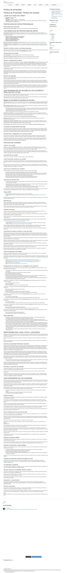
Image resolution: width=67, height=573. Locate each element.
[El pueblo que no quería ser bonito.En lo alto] (10, 551)
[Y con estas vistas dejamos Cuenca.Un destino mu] (10, 542)
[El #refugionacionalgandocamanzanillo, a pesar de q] (56, 551)
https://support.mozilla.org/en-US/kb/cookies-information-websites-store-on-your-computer (23, 259)
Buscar (51, 30)
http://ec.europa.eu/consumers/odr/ (12, 461)
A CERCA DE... (54, 4)
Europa (53, 36)
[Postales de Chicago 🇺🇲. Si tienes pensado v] (56, 515)
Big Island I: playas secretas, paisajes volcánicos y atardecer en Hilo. (57, 14)
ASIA (35, 4)
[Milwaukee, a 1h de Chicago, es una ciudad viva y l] (25, 524)
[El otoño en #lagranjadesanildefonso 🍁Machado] (41, 524)
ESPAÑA (17, 4)
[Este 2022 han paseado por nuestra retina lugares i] (41, 551)
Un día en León (54, 17)
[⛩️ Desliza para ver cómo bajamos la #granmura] (25, 551)
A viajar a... (5, 1)
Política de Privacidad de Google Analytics (19, 222)
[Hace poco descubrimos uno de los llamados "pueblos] (56, 533)
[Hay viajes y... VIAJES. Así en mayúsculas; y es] (41, 515)
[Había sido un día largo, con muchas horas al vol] (25, 542)
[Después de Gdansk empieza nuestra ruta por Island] (10, 515)
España (53, 35)
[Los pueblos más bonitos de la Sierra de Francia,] (41, 542)
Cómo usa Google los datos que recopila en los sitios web (15, 221)
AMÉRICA (29, 4)
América (53, 37)
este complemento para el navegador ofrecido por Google (21, 223)
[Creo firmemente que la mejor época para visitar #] (10, 524)
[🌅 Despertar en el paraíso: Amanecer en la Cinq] (10, 533)
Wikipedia (12, 198)
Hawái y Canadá (54, 22)
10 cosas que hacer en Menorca (57, 16)
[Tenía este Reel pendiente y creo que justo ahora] (25, 515)
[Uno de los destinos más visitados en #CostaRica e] (41, 533)
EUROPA (23, 4)
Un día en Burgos (55, 18)
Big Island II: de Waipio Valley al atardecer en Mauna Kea (57, 11)
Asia (52, 38)
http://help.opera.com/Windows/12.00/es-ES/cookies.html (17, 263)
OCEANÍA (40, 4)
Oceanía (53, 40)
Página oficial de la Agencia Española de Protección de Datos (36, 42)
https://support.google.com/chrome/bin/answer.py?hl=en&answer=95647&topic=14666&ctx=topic (25, 260)
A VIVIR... (46, 4)
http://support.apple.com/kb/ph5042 (14, 262)
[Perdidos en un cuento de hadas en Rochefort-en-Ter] (25, 533)
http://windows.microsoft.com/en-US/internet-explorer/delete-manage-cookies (26, 261)
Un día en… (10, 4)
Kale (10, 568)
